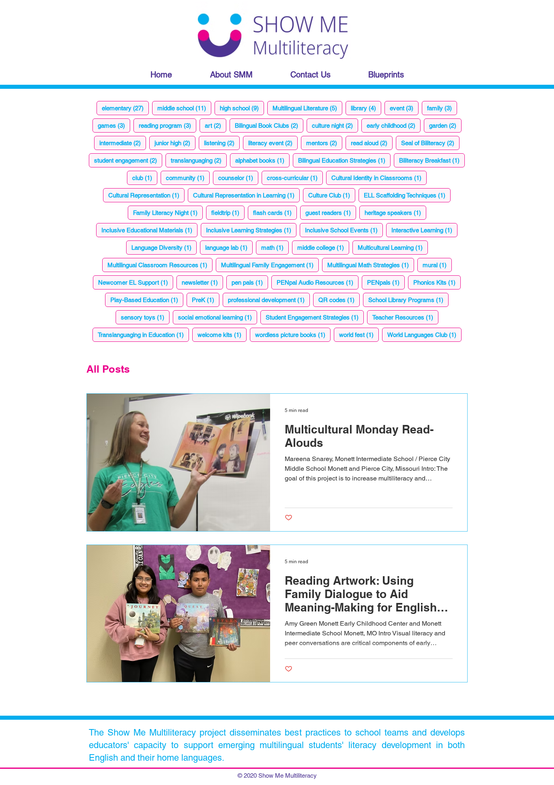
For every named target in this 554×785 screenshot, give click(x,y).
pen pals (250, 282)
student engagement (128, 160)
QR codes (339, 299)
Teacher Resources (405, 317)
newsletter (202, 282)
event (404, 108)
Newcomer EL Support (135, 282)
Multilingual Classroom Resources (160, 264)
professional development (269, 299)
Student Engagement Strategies (315, 317)
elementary (125, 108)
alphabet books (262, 160)
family (442, 108)
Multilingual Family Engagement (270, 264)
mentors (324, 142)
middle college (323, 247)
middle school (184, 108)
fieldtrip (228, 212)
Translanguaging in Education (143, 334)
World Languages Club (424, 334)
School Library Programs (408, 299)
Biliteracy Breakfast (432, 160)
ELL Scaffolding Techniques (407, 195)
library (366, 108)
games (114, 125)
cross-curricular (295, 177)
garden (445, 125)
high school (242, 108)
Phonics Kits (437, 282)
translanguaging (199, 160)
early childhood (394, 125)
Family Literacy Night (168, 212)
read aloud (372, 142)
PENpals (386, 282)
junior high (175, 142)
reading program (167, 125)
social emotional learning (217, 317)
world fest (359, 334)
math (275, 247)
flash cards (275, 212)
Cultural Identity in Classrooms (379, 177)
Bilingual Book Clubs (269, 125)
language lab (229, 247)
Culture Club (331, 195)
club (144, 177)
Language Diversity (164, 247)
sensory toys (145, 317)
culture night (335, 125)
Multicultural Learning (393, 247)
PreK (205, 299)
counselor (238, 177)
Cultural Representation (146, 195)
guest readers (330, 212)
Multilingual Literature (307, 108)
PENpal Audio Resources (318, 282)
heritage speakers (395, 212)
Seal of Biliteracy (430, 142)
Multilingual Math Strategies (370, 264)
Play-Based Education (146, 299)
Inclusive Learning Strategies (251, 230)
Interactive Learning (424, 230)
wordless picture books (293, 334)
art (215, 125)
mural (437, 264)
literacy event (273, 142)
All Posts (108, 369)
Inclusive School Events (344, 230)
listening (222, 142)
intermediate (122, 142)
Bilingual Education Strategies (344, 160)
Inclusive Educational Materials (149, 230)
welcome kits (222, 334)
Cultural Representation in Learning (246, 195)
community (188, 177)
